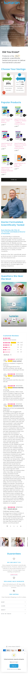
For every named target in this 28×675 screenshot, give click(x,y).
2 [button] (10, 526)
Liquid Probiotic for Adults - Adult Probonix (6, 120)
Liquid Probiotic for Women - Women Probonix (6, 144)
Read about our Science (14, 271)
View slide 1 (9, 45)
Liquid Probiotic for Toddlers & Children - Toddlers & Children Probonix (20, 121)
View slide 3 (19, 45)
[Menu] (2, 2)
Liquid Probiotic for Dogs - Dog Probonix (20, 164)
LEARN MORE (14, 574)
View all (14, 179)
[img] (11, 359)
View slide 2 (14, 45)
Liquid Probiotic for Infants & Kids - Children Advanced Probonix (7, 170)
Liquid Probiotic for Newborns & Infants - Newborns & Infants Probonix (20, 145)
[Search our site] (22, 2)
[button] (6, 342)
